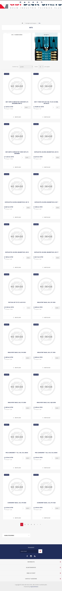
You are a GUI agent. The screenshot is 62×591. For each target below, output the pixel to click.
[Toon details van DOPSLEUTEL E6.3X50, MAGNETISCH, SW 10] (46, 136)
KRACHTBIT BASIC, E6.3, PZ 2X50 (17, 402)
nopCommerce (34, 586)
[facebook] (27, 556)
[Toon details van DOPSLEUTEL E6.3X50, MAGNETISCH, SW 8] (17, 236)
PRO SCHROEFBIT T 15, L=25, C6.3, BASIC (17, 452)
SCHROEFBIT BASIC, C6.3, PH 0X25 (17, 502)
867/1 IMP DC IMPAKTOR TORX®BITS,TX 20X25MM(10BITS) (17, 102)
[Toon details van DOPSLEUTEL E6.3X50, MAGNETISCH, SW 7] (46, 186)
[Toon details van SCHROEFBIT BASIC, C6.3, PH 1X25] (46, 487)
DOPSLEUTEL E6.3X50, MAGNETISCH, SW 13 (17, 202)
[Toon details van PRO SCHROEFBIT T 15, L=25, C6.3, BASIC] (17, 437)
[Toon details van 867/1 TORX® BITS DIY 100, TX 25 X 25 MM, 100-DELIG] (46, 86)
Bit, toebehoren (17, 34)
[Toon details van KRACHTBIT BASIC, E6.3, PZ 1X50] (46, 336)
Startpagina (22, 23)
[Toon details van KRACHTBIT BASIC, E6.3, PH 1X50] (46, 286)
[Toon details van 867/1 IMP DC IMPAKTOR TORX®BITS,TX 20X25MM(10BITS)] (17, 86)
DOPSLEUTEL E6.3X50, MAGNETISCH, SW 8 (17, 252)
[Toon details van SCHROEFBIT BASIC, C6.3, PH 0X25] (17, 487)
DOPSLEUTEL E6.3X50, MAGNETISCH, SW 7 (46, 202)
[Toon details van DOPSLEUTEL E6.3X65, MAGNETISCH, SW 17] (46, 236)
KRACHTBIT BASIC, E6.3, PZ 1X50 (46, 352)
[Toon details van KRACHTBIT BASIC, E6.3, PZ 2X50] (17, 386)
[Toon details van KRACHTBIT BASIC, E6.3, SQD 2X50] (46, 386)
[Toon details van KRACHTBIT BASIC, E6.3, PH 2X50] (17, 336)
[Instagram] (31, 556)
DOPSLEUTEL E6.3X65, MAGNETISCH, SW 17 (46, 252)
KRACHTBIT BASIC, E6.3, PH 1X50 (46, 302)
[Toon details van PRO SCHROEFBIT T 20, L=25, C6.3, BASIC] (46, 437)
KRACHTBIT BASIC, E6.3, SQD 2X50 (46, 402)
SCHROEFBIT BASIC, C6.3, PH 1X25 (46, 502)
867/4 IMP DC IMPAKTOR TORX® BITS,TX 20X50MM (16, 152)
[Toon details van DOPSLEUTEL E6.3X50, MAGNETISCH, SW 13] (17, 186)
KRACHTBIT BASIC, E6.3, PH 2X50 (17, 352)
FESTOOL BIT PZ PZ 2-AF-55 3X (16, 302)
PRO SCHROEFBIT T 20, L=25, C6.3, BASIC (46, 452)
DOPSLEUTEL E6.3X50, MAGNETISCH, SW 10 (46, 152)
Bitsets (46, 34)
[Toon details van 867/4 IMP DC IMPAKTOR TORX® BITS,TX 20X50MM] (17, 136)
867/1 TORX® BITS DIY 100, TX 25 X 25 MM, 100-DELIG (46, 102)
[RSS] (35, 556)
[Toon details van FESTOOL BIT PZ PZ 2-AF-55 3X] (17, 286)
